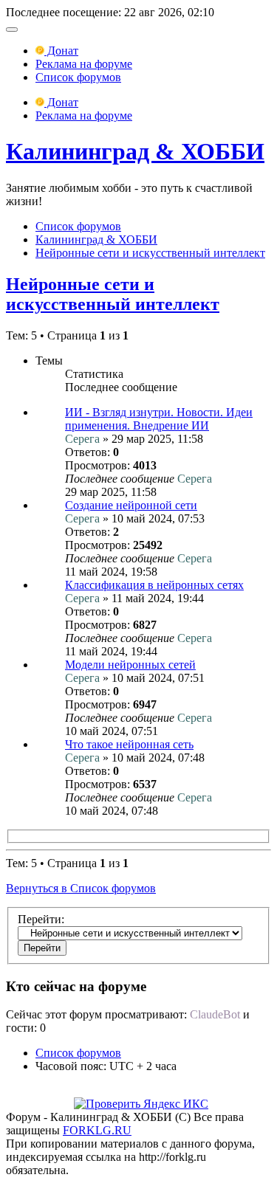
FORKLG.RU (97, 1130)
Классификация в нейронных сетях (154, 585)
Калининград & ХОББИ (135, 151)
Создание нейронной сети (131, 505)
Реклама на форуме (83, 64)
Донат (61, 50)
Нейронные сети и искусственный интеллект (150, 252)
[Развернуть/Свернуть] (12, 29)
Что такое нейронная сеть (129, 744)
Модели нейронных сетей (130, 664)
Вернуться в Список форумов (81, 888)
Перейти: (41, 919)
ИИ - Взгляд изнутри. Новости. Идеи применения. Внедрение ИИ (159, 419)
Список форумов (78, 77)
